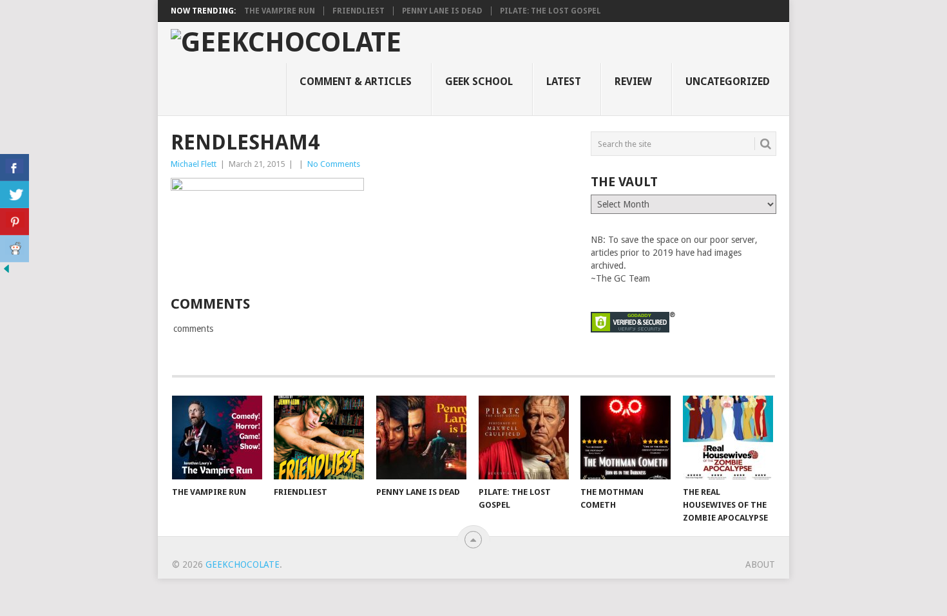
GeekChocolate (243, 564)
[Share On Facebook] (14, 167)
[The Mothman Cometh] (625, 437)
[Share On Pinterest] (14, 221)
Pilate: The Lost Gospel (550, 10)
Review (633, 81)
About (760, 564)
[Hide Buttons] (6, 272)
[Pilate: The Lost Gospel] (524, 437)
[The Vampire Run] (217, 437)
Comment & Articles (356, 81)
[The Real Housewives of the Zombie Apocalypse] (728, 437)
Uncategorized (727, 81)
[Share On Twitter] (14, 194)
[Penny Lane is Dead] (421, 437)
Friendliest (358, 10)
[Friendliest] (319, 437)
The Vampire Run (279, 10)
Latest (563, 81)
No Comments (333, 164)
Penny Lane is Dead (442, 10)
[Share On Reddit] (14, 248)
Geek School (479, 81)
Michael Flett (193, 164)
